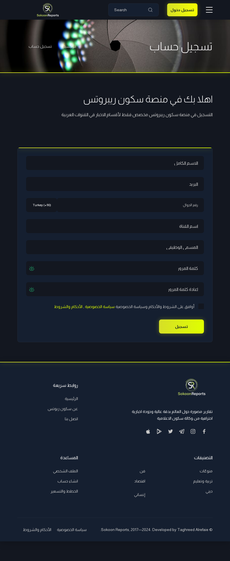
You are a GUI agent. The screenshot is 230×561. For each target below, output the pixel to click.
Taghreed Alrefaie (192, 529)
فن (142, 471)
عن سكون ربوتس (63, 408)
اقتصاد (139, 481)
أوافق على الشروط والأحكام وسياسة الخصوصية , (124, 306)
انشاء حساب (68, 481)
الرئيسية (69, 46)
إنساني (139, 494)
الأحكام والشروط (37, 529)
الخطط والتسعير (64, 491)
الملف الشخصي (65, 471)
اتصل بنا (71, 419)
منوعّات (206, 471)
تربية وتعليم (203, 481)
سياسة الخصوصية (72, 529)
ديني (209, 491)
